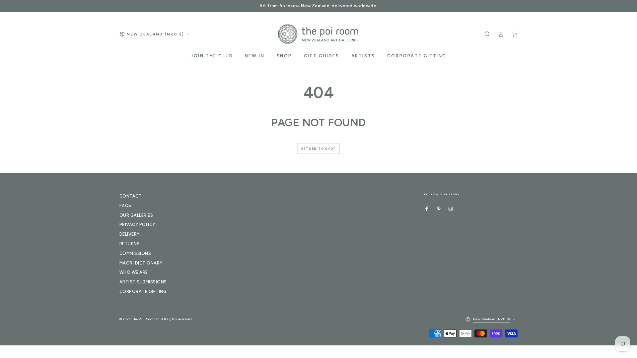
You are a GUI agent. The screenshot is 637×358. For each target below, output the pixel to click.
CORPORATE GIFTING (143, 291)
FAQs (125, 205)
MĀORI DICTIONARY (141, 263)
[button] (487, 34)
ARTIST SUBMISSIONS (143, 281)
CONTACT (130, 196)
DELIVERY (129, 234)
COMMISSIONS (135, 253)
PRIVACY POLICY (137, 224)
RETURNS (129, 243)
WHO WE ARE (133, 272)
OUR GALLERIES (136, 215)
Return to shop (318, 148)
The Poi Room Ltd (146, 319)
